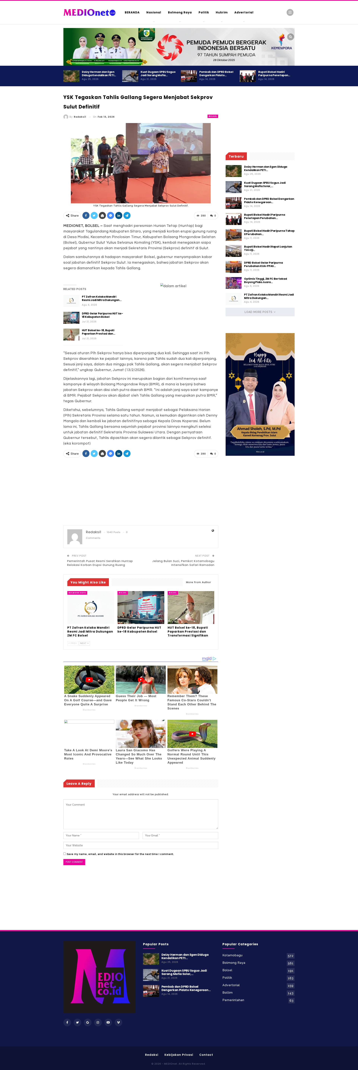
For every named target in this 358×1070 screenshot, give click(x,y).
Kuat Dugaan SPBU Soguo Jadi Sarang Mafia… (158, 73)
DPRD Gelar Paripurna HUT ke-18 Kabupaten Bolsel (102, 315)
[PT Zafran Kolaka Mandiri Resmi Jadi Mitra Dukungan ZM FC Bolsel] (71, 301)
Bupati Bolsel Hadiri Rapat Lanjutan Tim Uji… (268, 248)
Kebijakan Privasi (178, 1055)
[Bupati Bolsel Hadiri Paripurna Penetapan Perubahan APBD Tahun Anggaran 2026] (248, 76)
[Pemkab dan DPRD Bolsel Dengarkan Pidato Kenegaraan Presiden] (189, 76)
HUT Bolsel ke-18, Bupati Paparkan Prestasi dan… (98, 332)
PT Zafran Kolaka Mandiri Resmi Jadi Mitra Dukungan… (101, 298)
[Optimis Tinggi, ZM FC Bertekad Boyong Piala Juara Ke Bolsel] (234, 283)
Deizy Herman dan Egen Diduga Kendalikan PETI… (99, 73)
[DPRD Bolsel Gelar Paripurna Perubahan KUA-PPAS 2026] (234, 267)
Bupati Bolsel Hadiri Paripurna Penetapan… (274, 73)
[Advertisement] (309, 161)
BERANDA (132, 12)
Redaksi (151, 1055)
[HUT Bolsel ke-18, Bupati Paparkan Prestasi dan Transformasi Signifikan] (71, 335)
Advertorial (244, 12)
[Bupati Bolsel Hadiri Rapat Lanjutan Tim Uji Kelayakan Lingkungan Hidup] (234, 251)
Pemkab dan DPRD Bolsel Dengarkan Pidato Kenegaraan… (269, 200)
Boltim (227, 992)
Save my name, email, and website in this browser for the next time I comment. (120, 854)
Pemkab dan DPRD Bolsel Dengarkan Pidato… (216, 73)
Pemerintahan (233, 1000)
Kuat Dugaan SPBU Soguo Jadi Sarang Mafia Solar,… (264, 184)
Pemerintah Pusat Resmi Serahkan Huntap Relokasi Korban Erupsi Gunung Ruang (100, 563)
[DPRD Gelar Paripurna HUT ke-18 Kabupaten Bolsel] (71, 318)
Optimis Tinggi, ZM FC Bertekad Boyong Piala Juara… (265, 280)
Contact (206, 1055)
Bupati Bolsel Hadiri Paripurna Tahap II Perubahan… (269, 232)
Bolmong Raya (180, 12)
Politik (204, 12)
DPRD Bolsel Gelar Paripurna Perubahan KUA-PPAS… (263, 264)
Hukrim (222, 12)
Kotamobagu (232, 955)
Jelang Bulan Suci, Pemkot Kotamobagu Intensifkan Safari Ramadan (183, 563)
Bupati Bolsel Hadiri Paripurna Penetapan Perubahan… (264, 216)
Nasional (153, 12)
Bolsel (213, 116)
